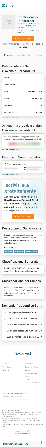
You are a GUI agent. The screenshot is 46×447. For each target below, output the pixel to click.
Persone (38, 55)
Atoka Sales (6, 367)
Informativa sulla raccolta (15, 444)
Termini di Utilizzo (31, 367)
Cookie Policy (30, 376)
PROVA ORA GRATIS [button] (23, 39)
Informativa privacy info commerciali (15, 400)
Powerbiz (5, 370)
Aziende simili (23, 55)
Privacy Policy (30, 379)
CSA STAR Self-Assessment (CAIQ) (15, 394)
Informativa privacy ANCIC (11, 397)
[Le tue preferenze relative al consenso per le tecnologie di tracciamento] (41, 442)
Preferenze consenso (33, 382)
